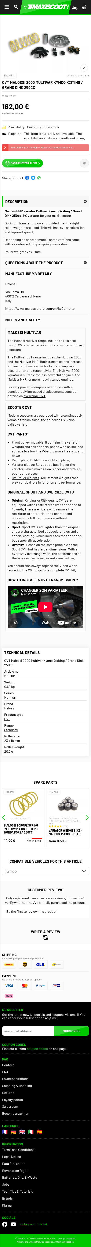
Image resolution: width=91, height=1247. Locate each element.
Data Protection (13, 1163)
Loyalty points (12, 1100)
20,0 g (8, 751)
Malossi (9, 75)
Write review (9, 95)
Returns (8, 1093)
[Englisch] (22, 1132)
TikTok (43, 1224)
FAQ (5, 1072)
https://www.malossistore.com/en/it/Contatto (40, 308)
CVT (7, 719)
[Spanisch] (39, 1132)
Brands (7, 1198)
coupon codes (37, 1049)
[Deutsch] (13, 1132)
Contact (8, 1065)
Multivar (10, 697)
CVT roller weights (25, 478)
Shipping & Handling (17, 1086)
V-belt (63, 566)
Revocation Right (15, 1170)
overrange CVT (34, 396)
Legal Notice (11, 1156)
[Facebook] (4, 1224)
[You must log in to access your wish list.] (84, 163)
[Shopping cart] (84, 7)
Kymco (11, 871)
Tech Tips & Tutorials (17, 1191)
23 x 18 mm (12, 740)
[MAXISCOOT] (45, 7)
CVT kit (70, 570)
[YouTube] (13, 1224)
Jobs (6, 1184)
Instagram (26, 1224)
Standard (11, 730)
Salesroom (10, 1106)
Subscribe (71, 1031)
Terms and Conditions (18, 1149)
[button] (27, 178)
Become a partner (15, 1113)
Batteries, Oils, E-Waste (19, 1177)
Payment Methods (15, 1079)
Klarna (7, 1205)
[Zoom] (84, 68)
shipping (19, 113)
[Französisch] (4, 1132)
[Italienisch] (30, 1132)
